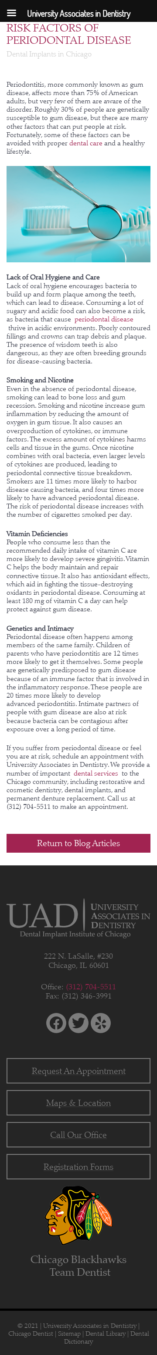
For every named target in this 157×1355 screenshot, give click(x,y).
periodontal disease (104, 319)
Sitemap (69, 1333)
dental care (86, 143)
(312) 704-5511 (91, 987)
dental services (97, 773)
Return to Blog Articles (78, 843)
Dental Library (105, 1333)
